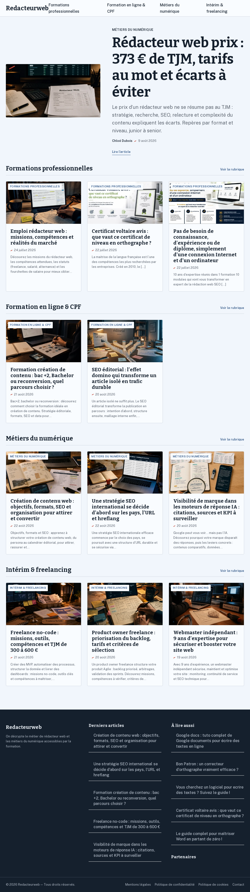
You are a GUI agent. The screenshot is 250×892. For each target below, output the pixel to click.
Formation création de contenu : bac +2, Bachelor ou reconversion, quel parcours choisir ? (126, 798)
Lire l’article (121, 152)
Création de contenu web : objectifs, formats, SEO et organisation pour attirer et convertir (126, 741)
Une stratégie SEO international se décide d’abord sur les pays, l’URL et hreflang (127, 769)
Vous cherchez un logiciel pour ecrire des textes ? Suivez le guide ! (209, 790)
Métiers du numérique (133, 30)
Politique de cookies (213, 884)
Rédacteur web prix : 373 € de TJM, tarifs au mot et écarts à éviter (178, 67)
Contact (238, 884)
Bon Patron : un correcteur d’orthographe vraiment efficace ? (207, 767)
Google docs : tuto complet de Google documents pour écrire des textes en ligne (208, 741)
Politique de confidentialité (175, 884)
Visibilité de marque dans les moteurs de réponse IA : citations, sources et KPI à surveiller (124, 850)
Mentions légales (138, 884)
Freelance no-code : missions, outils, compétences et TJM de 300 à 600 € (127, 824)
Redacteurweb (27, 8)
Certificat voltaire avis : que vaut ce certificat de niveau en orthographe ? (210, 813)
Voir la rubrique (232, 169)
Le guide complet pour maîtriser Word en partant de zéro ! (205, 836)
